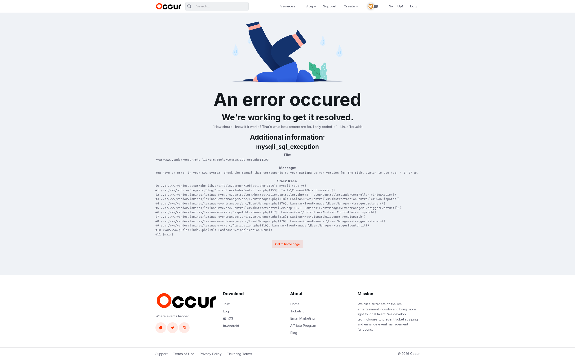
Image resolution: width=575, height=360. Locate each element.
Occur (415, 353)
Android (233, 326)
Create (349, 6)
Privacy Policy (210, 354)
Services (287, 6)
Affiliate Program (303, 325)
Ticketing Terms (239, 354)
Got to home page (287, 244)
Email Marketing (302, 318)
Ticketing (297, 311)
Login (415, 6)
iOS (230, 318)
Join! (226, 304)
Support (329, 6)
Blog (309, 6)
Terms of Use (183, 354)
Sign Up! (396, 6)
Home (295, 304)
